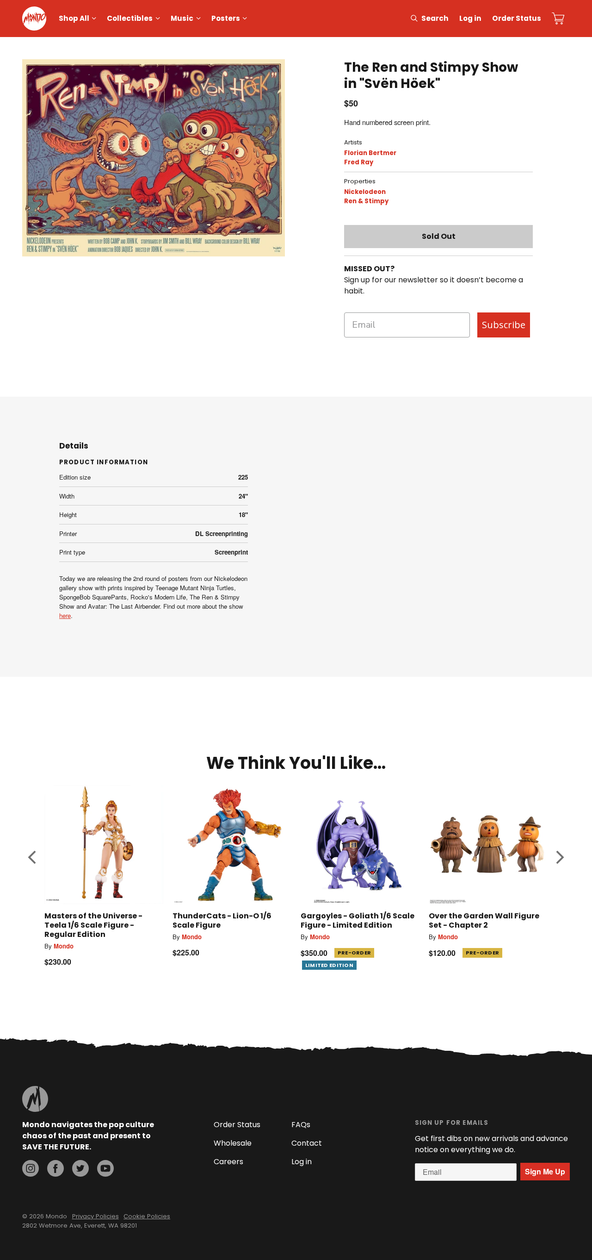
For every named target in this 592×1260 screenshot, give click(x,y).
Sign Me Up (545, 1171)
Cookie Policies (146, 1216)
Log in (470, 18)
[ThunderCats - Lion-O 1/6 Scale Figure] (232, 844)
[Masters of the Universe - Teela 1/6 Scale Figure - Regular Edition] (103, 844)
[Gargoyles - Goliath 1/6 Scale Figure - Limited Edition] (360, 844)
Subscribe (503, 324)
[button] (32, 857)
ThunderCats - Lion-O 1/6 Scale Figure (222, 920)
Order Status (516, 18)
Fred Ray (358, 162)
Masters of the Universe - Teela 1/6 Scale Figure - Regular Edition (93, 925)
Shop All (74, 18)
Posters (225, 18)
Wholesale (233, 1143)
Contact (306, 1143)
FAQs (300, 1124)
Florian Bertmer (370, 153)
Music (182, 18)
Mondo (64, 946)
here (65, 615)
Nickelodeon (365, 191)
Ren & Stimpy (366, 201)
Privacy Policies (95, 1216)
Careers (228, 1161)
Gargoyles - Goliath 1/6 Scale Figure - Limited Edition (357, 920)
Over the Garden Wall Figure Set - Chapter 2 (484, 920)
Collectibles (130, 18)
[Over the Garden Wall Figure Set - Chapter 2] (488, 844)
